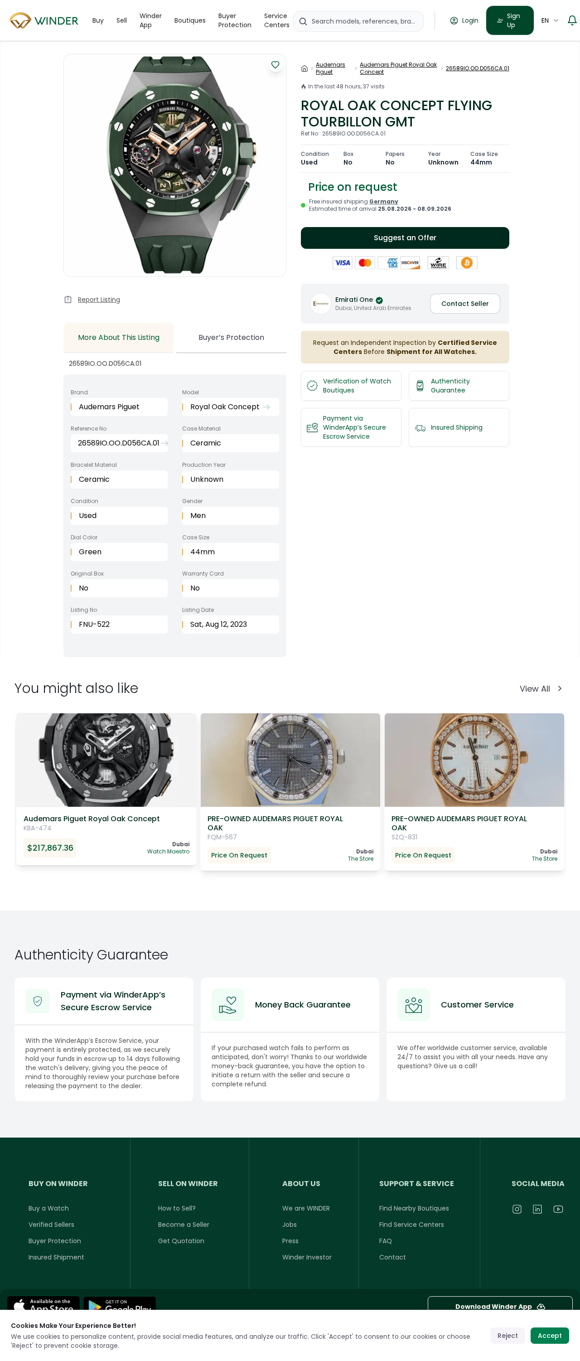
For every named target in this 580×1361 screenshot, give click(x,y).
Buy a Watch (49, 1208)
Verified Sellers (51, 1224)
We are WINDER (306, 1208)
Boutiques (190, 20)
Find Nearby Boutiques (414, 1208)
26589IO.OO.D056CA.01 (477, 68)
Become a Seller (183, 1224)
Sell (121, 20)
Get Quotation (181, 1240)
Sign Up (513, 20)
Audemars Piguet (330, 68)
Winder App (151, 20)
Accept (550, 1335)
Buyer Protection (234, 20)
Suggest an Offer (405, 237)
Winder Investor (307, 1257)
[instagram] (517, 1209)
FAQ (385, 1240)
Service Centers (277, 20)
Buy (98, 20)
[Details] (119, 1306)
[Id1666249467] (43, 1306)
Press (290, 1240)
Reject (508, 1335)
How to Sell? (177, 1208)
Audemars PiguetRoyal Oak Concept (398, 68)
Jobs (289, 1224)
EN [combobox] (545, 20)
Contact (392, 1257)
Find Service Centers (411, 1224)
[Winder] (45, 20)
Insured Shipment (56, 1257)
